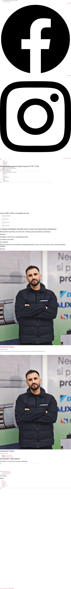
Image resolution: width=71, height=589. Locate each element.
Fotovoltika (5, 163)
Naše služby (5, 162)
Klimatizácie (5, 164)
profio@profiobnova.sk (9, 456)
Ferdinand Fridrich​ (7, 347)
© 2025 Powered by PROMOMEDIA (7, 588)
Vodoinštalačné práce (6, 169)
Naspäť (2, 169)
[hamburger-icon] (70, 160)
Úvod (4, 160)
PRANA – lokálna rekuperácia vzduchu (10, 168)
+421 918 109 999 (8, 455)
